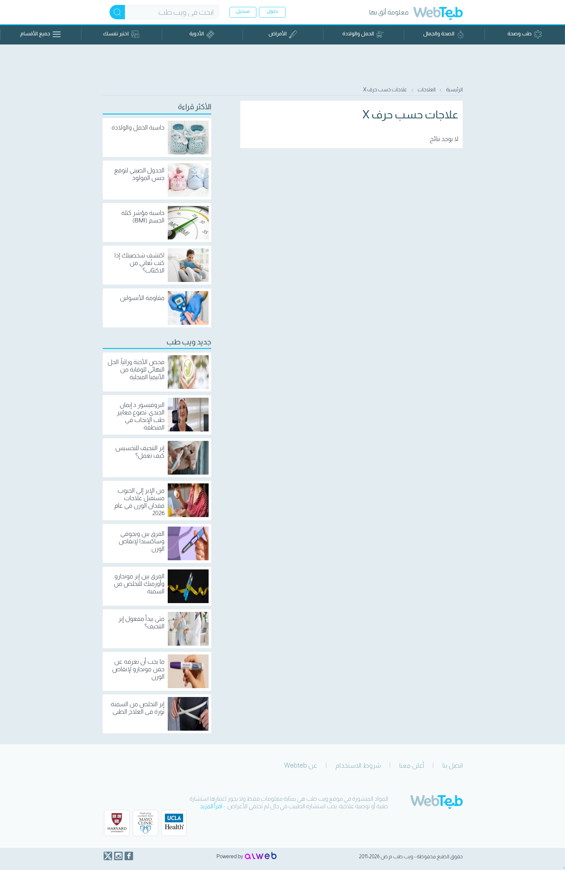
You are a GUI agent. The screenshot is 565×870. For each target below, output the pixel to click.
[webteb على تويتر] (108, 856)
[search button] (117, 12)
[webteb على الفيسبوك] (129, 856)
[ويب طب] (438, 14)
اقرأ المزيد (211, 806)
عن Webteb (300, 765)
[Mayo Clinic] (145, 823)
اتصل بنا (452, 765)
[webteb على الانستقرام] (118, 856)
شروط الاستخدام (358, 765)
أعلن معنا (411, 765)
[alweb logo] (261, 856)
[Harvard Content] (116, 823)
